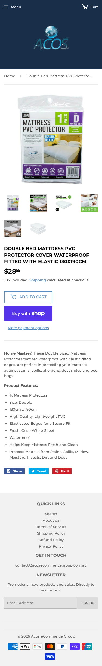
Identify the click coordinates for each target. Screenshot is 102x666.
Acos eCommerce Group (53, 636)
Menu (16, 7)
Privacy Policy (51, 546)
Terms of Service (51, 527)
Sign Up (87, 603)
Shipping (37, 280)
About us (51, 520)
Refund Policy (51, 540)
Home (9, 76)
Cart (93, 7)
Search (51, 513)
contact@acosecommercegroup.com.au (51, 565)
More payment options (28, 328)
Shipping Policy (51, 533)
